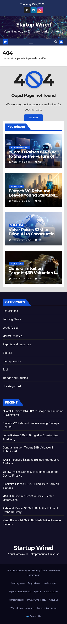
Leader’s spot (49, 583)
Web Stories (16, 608)
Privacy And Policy (36, 600)
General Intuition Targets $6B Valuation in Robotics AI (33, 273)
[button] (55, 41)
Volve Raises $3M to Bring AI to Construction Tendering (33, 234)
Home (6, 58)
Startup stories (12, 361)
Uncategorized (12, 386)
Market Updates (12, 336)
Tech (6, 369)
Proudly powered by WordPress (23, 570)
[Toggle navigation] (31, 42)
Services (29, 608)
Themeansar (33, 575)
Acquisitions (10, 310)
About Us (53, 600)
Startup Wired (33, 25)
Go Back (33, 117)
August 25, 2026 (22, 162)
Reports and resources (17, 344)
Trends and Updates (19, 147)
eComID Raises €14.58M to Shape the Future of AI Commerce (33, 156)
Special (7, 352)
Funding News (16, 186)
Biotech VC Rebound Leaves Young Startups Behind (32, 195)
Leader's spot (11, 327)
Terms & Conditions (47, 608)
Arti (40, 162)
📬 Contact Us (33, 616)
